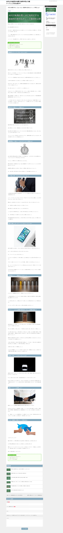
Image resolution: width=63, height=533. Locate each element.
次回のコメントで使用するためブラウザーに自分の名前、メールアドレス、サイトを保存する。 (22, 515)
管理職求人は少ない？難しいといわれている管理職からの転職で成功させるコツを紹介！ (21, 481)
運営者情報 (47, 29)
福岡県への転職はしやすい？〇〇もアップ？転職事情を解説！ (34, 495)
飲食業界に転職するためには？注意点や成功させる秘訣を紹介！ (19, 473)
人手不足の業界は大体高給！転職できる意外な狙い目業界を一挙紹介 (19, 477)
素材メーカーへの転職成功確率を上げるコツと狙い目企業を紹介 (14, 495)
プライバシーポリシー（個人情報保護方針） (51, 27)
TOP (50, 19)
